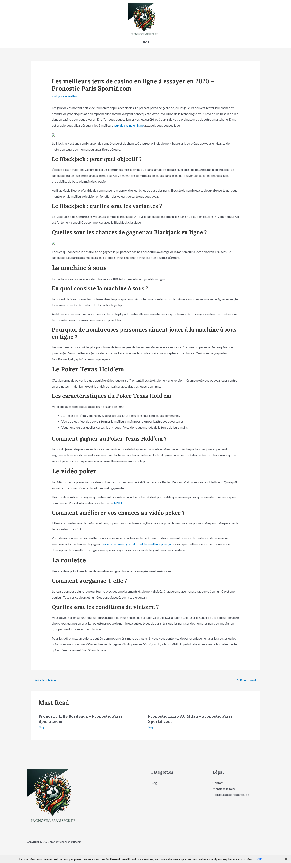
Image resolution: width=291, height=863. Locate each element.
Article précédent (45, 680)
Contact (217, 783)
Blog (57, 96)
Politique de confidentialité (230, 794)
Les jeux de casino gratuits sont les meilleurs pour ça (136, 544)
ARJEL (118, 503)
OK (259, 859)
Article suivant (248, 680)
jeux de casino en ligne (129, 125)
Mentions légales (224, 788)
